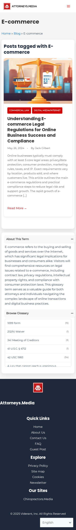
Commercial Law (19, 110)
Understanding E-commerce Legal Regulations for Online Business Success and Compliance (31, 130)
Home (6, 33)
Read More (15, 208)
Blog (17, 33)
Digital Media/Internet (47, 110)
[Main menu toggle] (68, 6)
